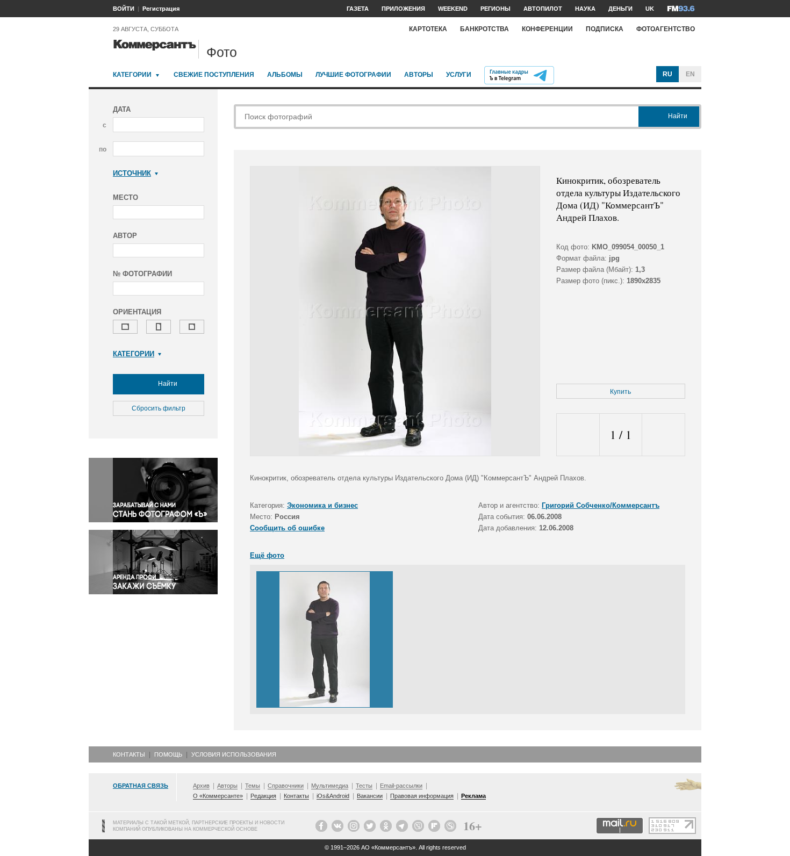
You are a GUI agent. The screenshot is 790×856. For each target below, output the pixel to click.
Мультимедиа (329, 785)
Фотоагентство (665, 29)
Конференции (547, 29)
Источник (132, 173)
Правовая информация (422, 796)
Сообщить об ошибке (287, 528)
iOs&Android (333, 796)
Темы (252, 785)
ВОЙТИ (123, 8)
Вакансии (370, 796)
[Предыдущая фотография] (578, 435)
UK (649, 8)
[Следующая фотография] (663, 435)
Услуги (458, 74)
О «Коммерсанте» (218, 796)
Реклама (473, 796)
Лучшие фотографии (353, 74)
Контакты (129, 754)
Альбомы (285, 74)
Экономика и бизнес (322, 505)
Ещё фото (267, 555)
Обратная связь (140, 785)
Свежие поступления (214, 74)
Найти (166, 383)
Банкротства (484, 29)
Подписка (604, 29)
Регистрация (160, 8)
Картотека (428, 29)
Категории (132, 74)
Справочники (286, 785)
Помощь (168, 754)
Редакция (263, 796)
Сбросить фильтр (158, 408)
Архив (201, 785)
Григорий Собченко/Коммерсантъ (600, 505)
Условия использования (233, 754)
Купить (620, 391)
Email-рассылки (401, 785)
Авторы (418, 74)
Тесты (364, 785)
